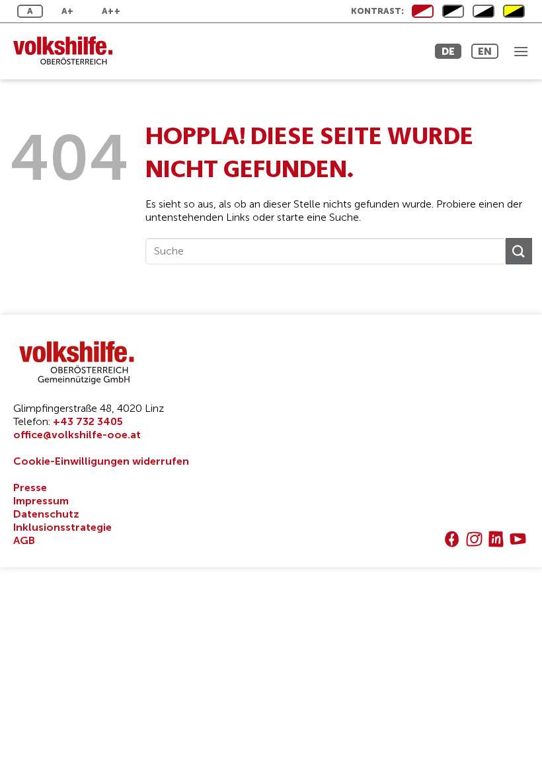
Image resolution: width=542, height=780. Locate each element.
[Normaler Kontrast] (423, 12)
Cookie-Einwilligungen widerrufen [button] (101, 461)
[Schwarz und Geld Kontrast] (514, 12)
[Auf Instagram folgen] (474, 539)
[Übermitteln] (519, 251)
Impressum (41, 500)
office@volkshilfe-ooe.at (77, 434)
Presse (30, 487)
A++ (111, 11)
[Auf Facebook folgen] (452, 539)
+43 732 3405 (88, 421)
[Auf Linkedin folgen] (496, 539)
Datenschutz (46, 514)
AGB (24, 540)
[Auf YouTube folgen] (518, 539)
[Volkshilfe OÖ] (69, 51)
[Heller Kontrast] (453, 12)
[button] (521, 51)
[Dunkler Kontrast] (483, 12)
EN (485, 51)
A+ (67, 11)
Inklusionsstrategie (62, 527)
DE (448, 51)
